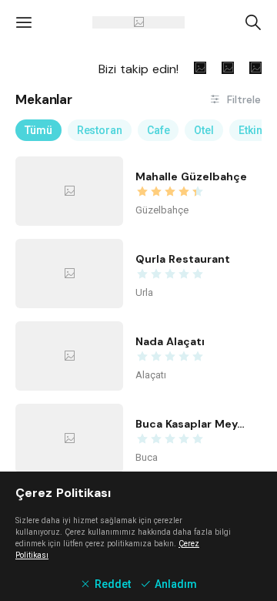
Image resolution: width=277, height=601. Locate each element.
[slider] (192, 192)
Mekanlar (43, 99)
